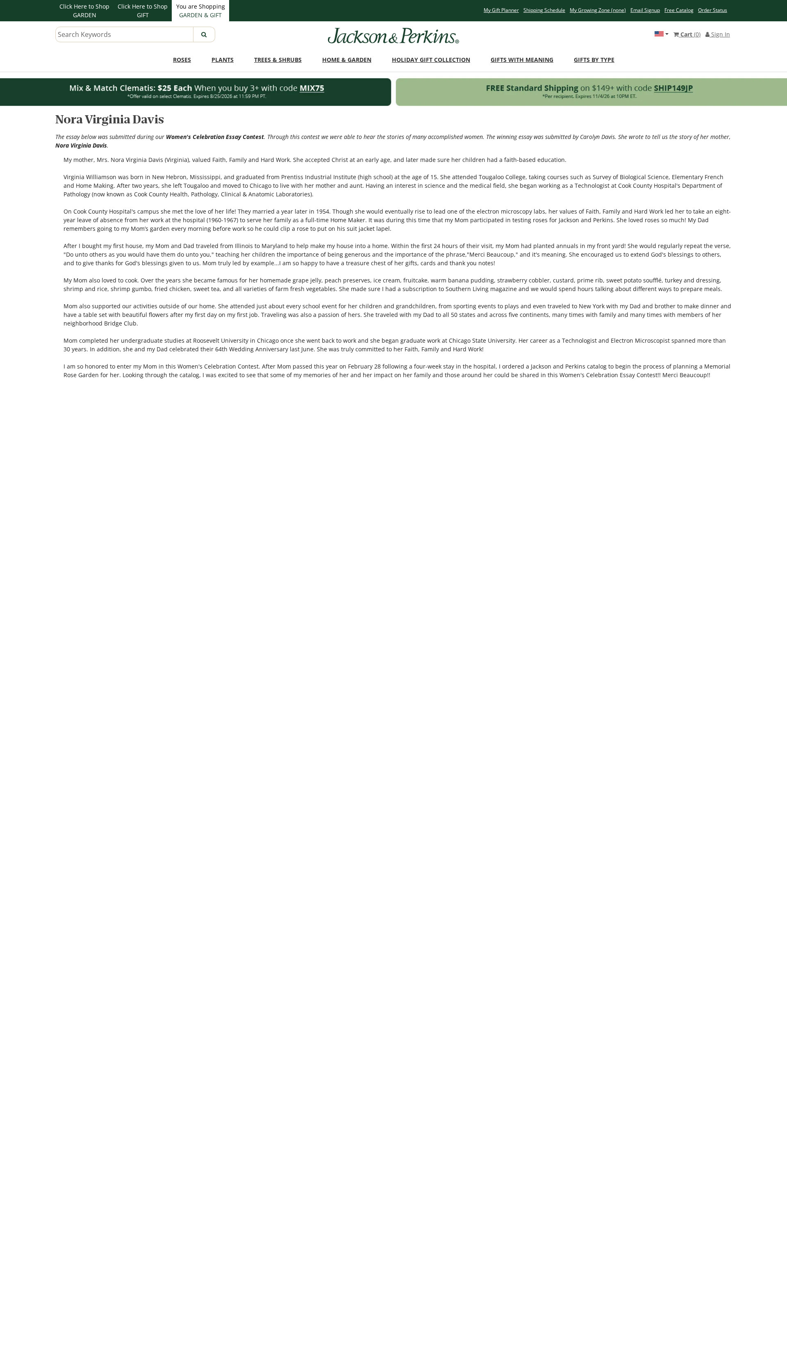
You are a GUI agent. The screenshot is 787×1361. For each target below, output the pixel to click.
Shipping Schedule (544, 10)
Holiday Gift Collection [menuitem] (431, 60)
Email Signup (645, 10)
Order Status (712, 10)
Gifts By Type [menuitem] (594, 60)
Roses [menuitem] (182, 60)
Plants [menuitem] (223, 60)
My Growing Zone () (598, 10)
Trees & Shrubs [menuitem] (278, 60)
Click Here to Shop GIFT (143, 10)
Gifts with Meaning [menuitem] (522, 60)
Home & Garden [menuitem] (346, 60)
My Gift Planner (501, 10)
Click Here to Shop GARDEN (84, 10)
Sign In (720, 34)
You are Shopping (200, 10)
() (690, 34)
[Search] (204, 34)
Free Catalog (679, 10)
